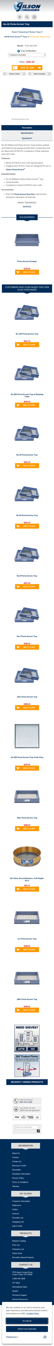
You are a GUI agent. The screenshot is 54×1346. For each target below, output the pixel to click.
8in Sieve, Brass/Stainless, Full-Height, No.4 (27, 879)
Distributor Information (21, 1174)
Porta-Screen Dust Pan (25, 194)
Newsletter (16, 1170)
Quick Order (17, 1226)
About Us (16, 1153)
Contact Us (16, 1161)
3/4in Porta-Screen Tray (27, 818)
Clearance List (18, 1249)
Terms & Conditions (20, 1182)
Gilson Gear (17, 1253)
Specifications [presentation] (27, 133)
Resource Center (19, 1166)
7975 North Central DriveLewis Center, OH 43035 (22, 1273)
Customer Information (21, 1201)
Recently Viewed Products (23, 1257)
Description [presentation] (27, 128)
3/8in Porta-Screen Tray (27, 999)
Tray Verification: (29, 51)
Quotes (15, 1291)
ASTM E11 (27, 207)
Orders (15, 1209)
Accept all (27, 1321)
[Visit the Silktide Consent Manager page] (45, 1337)
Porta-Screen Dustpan (27, 261)
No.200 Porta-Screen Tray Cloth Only (27, 757)
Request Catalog (19, 1241)
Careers (15, 1157)
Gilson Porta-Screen (15, 169)
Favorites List (17, 1218)
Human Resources (20, 1299)
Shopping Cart (18, 1222)
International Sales (19, 1287)
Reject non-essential (27, 1329)
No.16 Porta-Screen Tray (27, 455)
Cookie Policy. (33, 1313)
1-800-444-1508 (18, 1278)
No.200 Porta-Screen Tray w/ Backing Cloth (27, 395)
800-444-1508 (26, 1102)
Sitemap (15, 1186)
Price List (16, 1245)
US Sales (16, 1283)
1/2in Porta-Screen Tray (27, 697)
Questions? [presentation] (27, 138)
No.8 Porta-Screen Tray (27, 576)
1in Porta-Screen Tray (27, 939)
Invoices (15, 1213)
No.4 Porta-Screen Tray (27, 636)
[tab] (27, 127)
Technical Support (19, 1295)
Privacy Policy (18, 1178)
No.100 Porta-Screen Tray (27, 334)
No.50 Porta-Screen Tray (27, 515)
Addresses (16, 1205)
